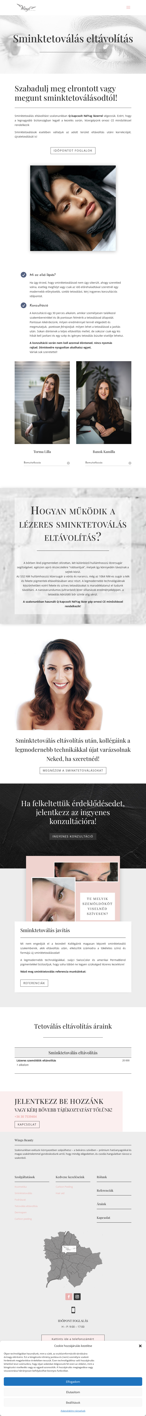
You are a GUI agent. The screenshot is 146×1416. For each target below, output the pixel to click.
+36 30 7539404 (26, 1116)
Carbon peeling (23, 1218)
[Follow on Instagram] (77, 1296)
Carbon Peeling (64, 1186)
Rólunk (102, 1177)
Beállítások (73, 1402)
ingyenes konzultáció (72, 836)
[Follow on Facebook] (68, 1296)
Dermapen (21, 1212)
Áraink (101, 1204)
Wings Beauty (24, 1140)
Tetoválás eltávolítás (26, 1206)
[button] (140, 1346)
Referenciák (105, 1190)
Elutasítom (73, 1392)
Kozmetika (21, 1186)
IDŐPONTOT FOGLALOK (73, 150)
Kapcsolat (27, 1124)
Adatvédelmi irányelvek (73, 1410)
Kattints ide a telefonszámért (73, 1339)
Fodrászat (20, 1199)
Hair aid (60, 1193)
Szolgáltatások (25, 1177)
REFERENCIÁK (34, 983)
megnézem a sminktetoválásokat (73, 770)
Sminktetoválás (23, 1193)
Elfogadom (73, 1382)
